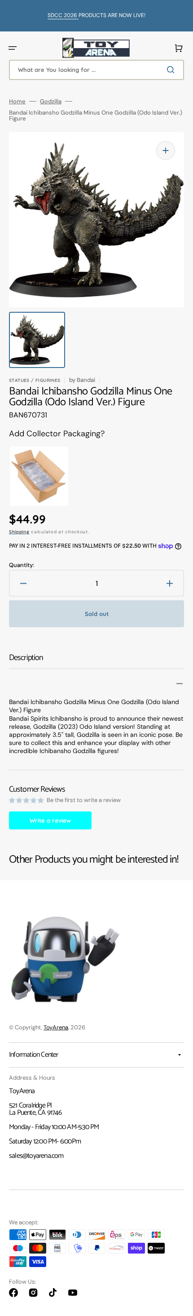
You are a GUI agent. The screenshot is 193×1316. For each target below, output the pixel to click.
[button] (12, 48)
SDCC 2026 (63, 15)
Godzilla (50, 101)
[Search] (172, 70)
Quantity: (21, 565)
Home (17, 101)
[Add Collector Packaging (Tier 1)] (34, 476)
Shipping (19, 532)
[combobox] (96, 70)
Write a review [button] (50, 820)
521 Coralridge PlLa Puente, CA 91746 (35, 1109)
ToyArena (56, 1027)
